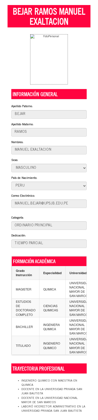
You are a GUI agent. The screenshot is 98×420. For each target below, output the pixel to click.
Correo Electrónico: (23, 195)
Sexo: (14, 160)
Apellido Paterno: (22, 106)
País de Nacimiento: (24, 178)
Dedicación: (18, 235)
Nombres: (17, 142)
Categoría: (17, 217)
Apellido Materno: (22, 124)
